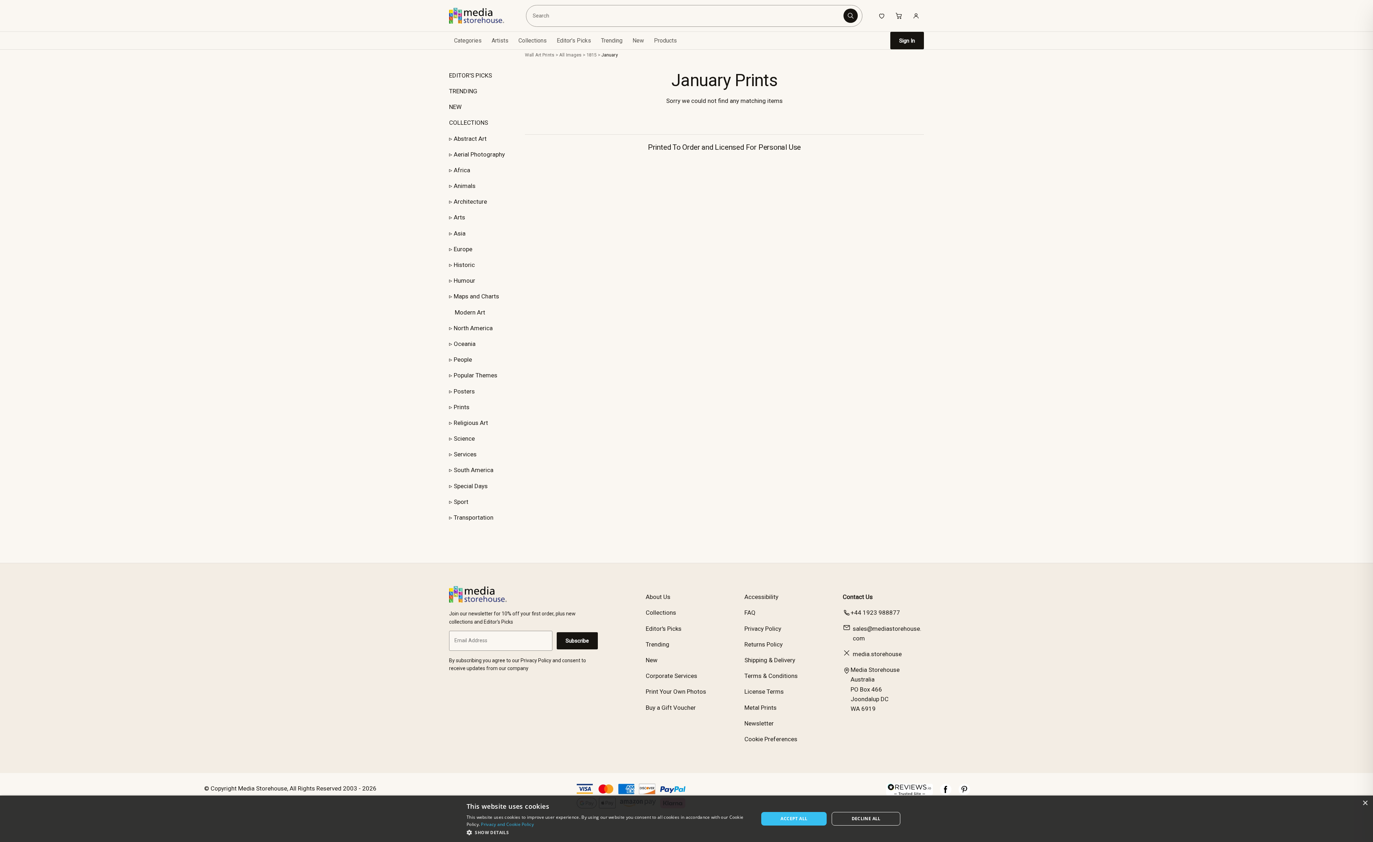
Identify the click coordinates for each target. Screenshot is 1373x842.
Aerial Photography (479, 154)
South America (473, 470)
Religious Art (471, 422)
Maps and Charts (476, 296)
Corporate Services (671, 675)
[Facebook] (945, 793)
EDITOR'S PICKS (470, 75)
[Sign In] (916, 16)
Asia (460, 233)
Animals (465, 185)
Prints (461, 407)
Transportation (473, 517)
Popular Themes (475, 375)
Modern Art (470, 312)
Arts (459, 217)
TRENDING (463, 91)
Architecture (470, 201)
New (638, 40)
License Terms (764, 691)
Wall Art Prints (539, 55)
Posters (464, 391)
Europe (463, 249)
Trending (611, 40)
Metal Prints (760, 707)
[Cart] (899, 16)
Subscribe (577, 641)
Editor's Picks (574, 40)
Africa (462, 170)
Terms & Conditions (771, 675)
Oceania (465, 343)
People (463, 359)
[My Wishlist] (882, 16)
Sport (461, 501)
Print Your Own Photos (676, 691)
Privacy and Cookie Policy (507, 824)
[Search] (850, 16)
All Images (570, 55)
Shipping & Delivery (769, 660)
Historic (464, 264)
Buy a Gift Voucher (671, 707)
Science (464, 438)
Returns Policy (763, 644)
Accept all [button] (794, 819)
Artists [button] (500, 40)
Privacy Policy (762, 628)
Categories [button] (468, 40)
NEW (455, 106)
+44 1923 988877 (875, 612)
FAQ (750, 612)
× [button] (1365, 803)
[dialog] (686, 819)
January (609, 55)
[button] (608, 832)
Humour (464, 280)
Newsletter (759, 723)
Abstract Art (470, 138)
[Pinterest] (964, 793)
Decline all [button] (866, 819)
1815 (591, 55)
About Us (658, 596)
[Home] (482, 16)
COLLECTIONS (468, 122)
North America (473, 328)
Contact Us (858, 596)
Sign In (907, 41)
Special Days (471, 486)
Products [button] (665, 40)
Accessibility (761, 596)
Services (465, 454)
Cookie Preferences (770, 739)
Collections (532, 40)
